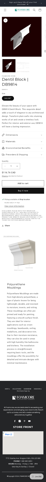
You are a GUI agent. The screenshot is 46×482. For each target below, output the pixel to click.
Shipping (5, 176)
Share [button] (7, 226)
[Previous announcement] (5, 3)
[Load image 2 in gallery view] (23, 65)
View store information (14, 206)
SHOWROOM (27, 389)
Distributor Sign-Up (23, 391)
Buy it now (23, 191)
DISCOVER (37, 389)
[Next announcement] (41, 3)
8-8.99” (8, 98)
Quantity (5, 161)
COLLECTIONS (17, 389)
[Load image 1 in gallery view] (9, 65)
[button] (5, 10)
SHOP (6, 389)
